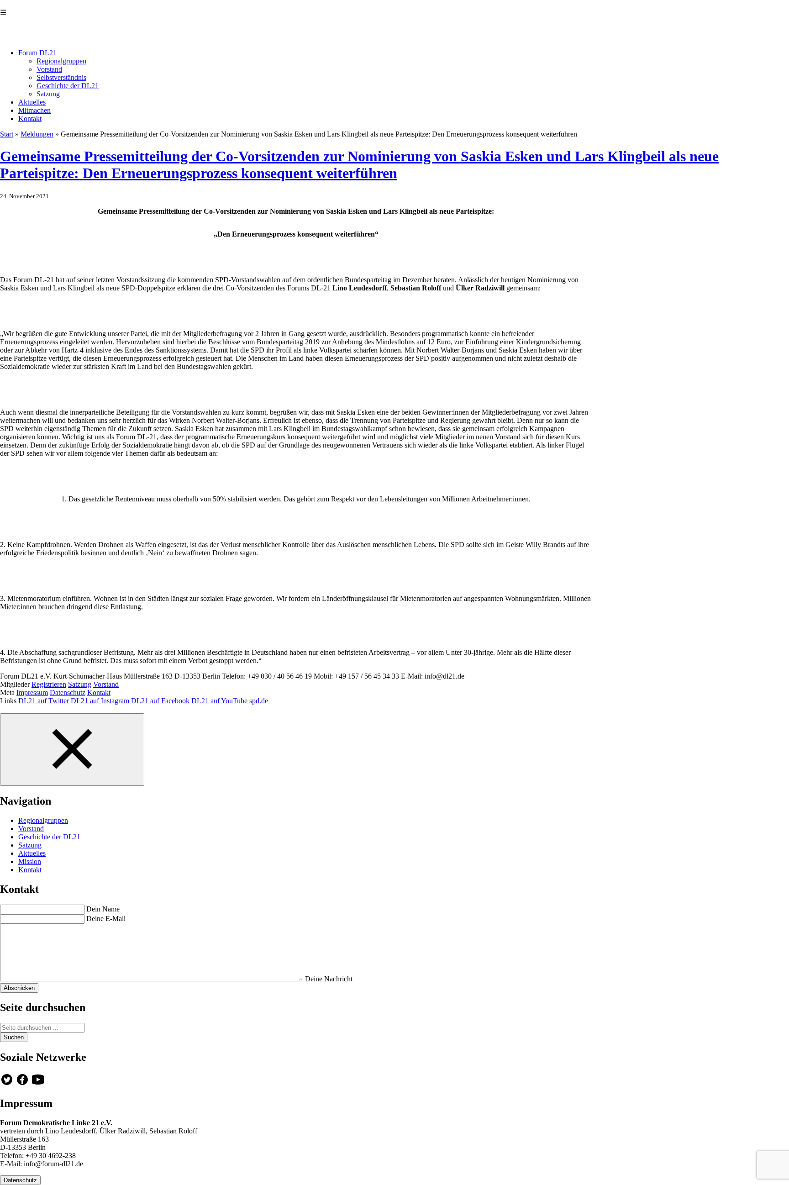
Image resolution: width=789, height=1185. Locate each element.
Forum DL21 (37, 53)
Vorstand (49, 69)
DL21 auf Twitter (43, 701)
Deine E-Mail (106, 918)
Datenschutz (67, 692)
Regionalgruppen (61, 61)
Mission (29, 861)
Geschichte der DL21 (68, 86)
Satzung (48, 94)
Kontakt (30, 118)
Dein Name (103, 909)
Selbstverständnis (61, 77)
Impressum (32, 692)
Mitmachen (34, 110)
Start (6, 134)
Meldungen (37, 134)
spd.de (258, 701)
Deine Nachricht (328, 979)
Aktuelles (32, 102)
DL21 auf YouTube (219, 701)
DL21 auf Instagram (100, 701)
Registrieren (49, 684)
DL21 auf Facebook (160, 701)
